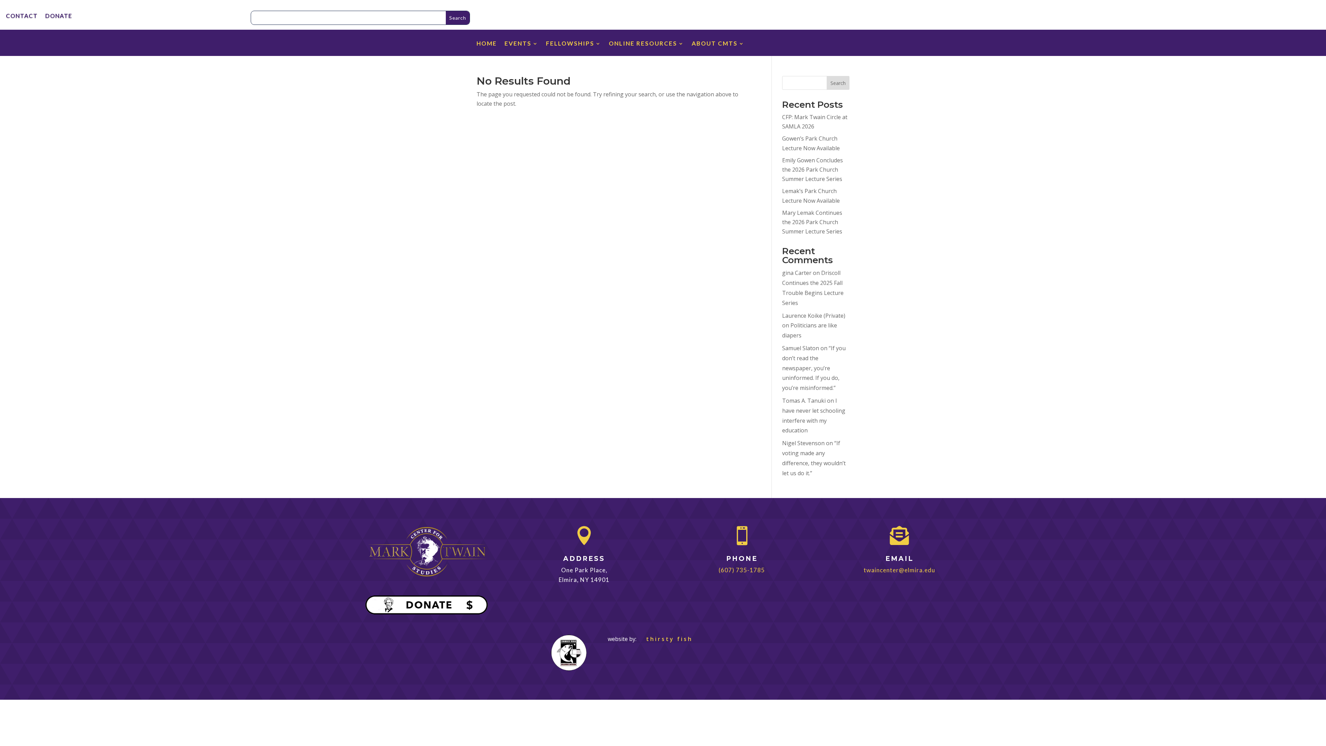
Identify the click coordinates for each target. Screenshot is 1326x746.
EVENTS (518, 44)
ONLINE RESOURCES (643, 44)
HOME (487, 44)
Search (838, 83)
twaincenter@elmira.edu (899, 570)
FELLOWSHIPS (570, 44)
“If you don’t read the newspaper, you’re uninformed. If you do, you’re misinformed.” (814, 368)
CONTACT (22, 16)
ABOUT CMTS (715, 44)
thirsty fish (665, 639)
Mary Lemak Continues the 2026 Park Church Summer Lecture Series (812, 222)
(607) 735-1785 (742, 570)
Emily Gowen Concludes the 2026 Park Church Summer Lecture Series (812, 169)
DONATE (58, 16)
